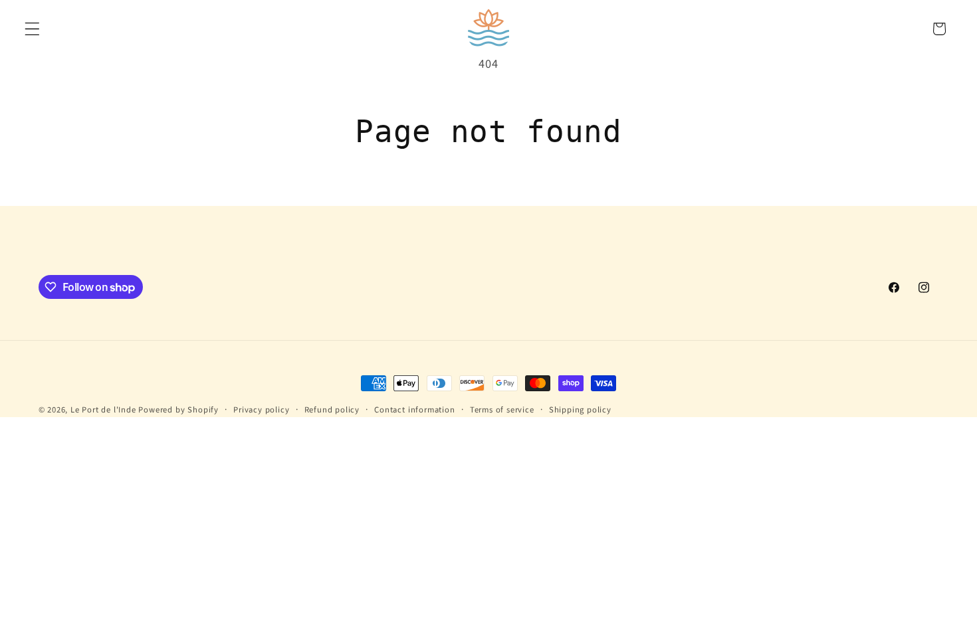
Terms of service (502, 410)
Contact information (414, 410)
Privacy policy (261, 410)
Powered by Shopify (178, 410)
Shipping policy (580, 410)
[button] (32, 29)
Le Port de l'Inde (103, 410)
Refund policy (332, 410)
